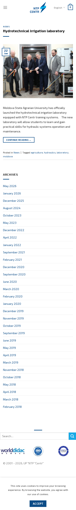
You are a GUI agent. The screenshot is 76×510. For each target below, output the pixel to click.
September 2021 (14, 252)
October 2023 (12, 215)
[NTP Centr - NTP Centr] (38, 7)
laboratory (63, 152)
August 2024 (11, 208)
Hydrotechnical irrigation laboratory (34, 31)
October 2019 (12, 325)
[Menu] (5, 7)
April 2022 (10, 237)
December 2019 (13, 311)
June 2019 (9, 340)
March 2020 (11, 289)
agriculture (37, 152)
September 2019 (14, 333)
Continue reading (18, 140)
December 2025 (13, 200)
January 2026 (12, 193)
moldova (8, 156)
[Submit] (72, 436)
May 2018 (9, 384)
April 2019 (9, 355)
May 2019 (9, 347)
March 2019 (10, 362)
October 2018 (12, 377)
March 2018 (10, 399)
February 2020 (12, 296)
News (6, 26)
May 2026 (9, 186)
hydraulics (50, 152)
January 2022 (12, 245)
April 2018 (9, 392)
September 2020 (14, 274)
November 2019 (13, 318)
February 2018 (12, 406)
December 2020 (13, 267)
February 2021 (12, 259)
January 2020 (12, 303)
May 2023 (9, 222)
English (58, 7)
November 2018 (13, 369)
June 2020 (10, 281)
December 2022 (13, 230)
